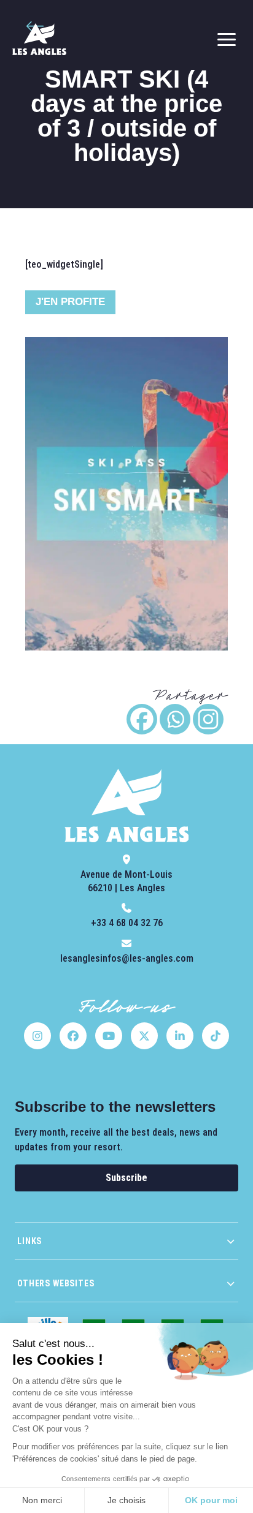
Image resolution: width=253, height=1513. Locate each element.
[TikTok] (215, 1035)
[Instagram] (208, 719)
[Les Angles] (39, 39)
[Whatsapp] (175, 719)
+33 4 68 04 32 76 (127, 923)
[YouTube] (108, 1035)
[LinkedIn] (179, 1035)
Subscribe (126, 1177)
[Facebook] (141, 719)
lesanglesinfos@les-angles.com (126, 958)
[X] (144, 1035)
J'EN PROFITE (70, 302)
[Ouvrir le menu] (226, 39)
